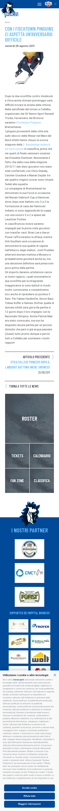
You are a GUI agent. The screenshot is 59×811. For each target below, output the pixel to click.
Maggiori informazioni (29, 804)
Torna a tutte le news (24, 386)
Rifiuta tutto (29, 796)
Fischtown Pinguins (29, 122)
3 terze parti (18, 680)
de (55, 4)
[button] (54, 675)
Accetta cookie (29, 788)
